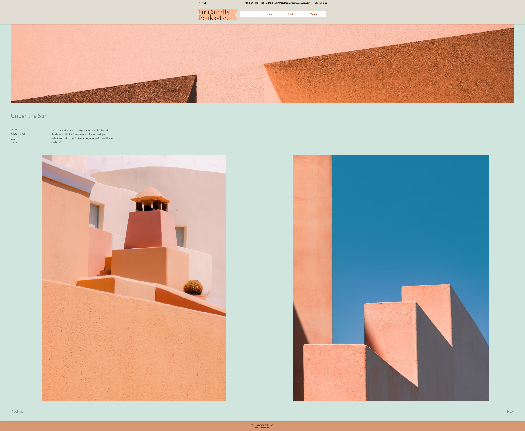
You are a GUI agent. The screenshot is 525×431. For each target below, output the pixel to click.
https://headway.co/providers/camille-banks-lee (305, 3)
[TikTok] (205, 2)
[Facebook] (202, 2)
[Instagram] (199, 2)
